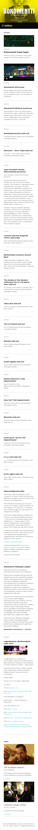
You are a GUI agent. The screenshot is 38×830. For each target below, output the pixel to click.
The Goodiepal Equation (14, 767)
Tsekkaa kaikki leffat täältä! (13, 542)
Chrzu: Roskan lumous (16, 721)
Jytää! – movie (12, 709)
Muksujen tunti (13, 688)
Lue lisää (7, 779)
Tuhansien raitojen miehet (15, 805)
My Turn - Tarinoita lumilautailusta (19, 718)
